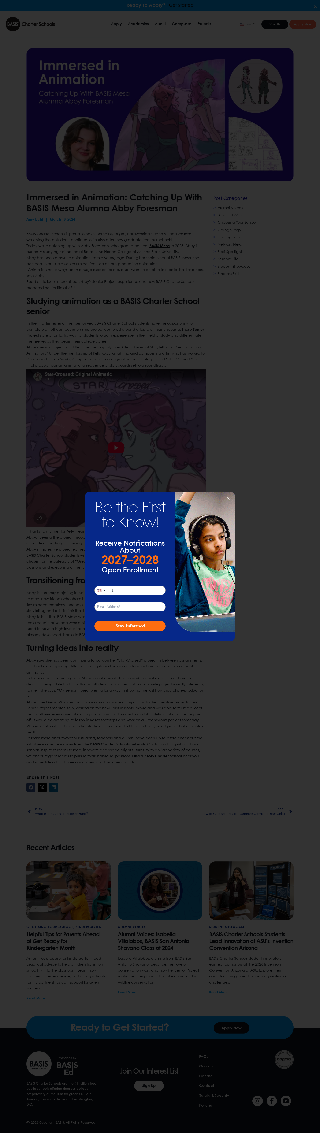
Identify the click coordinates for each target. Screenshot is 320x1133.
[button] (228, 498)
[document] (160, 566)
